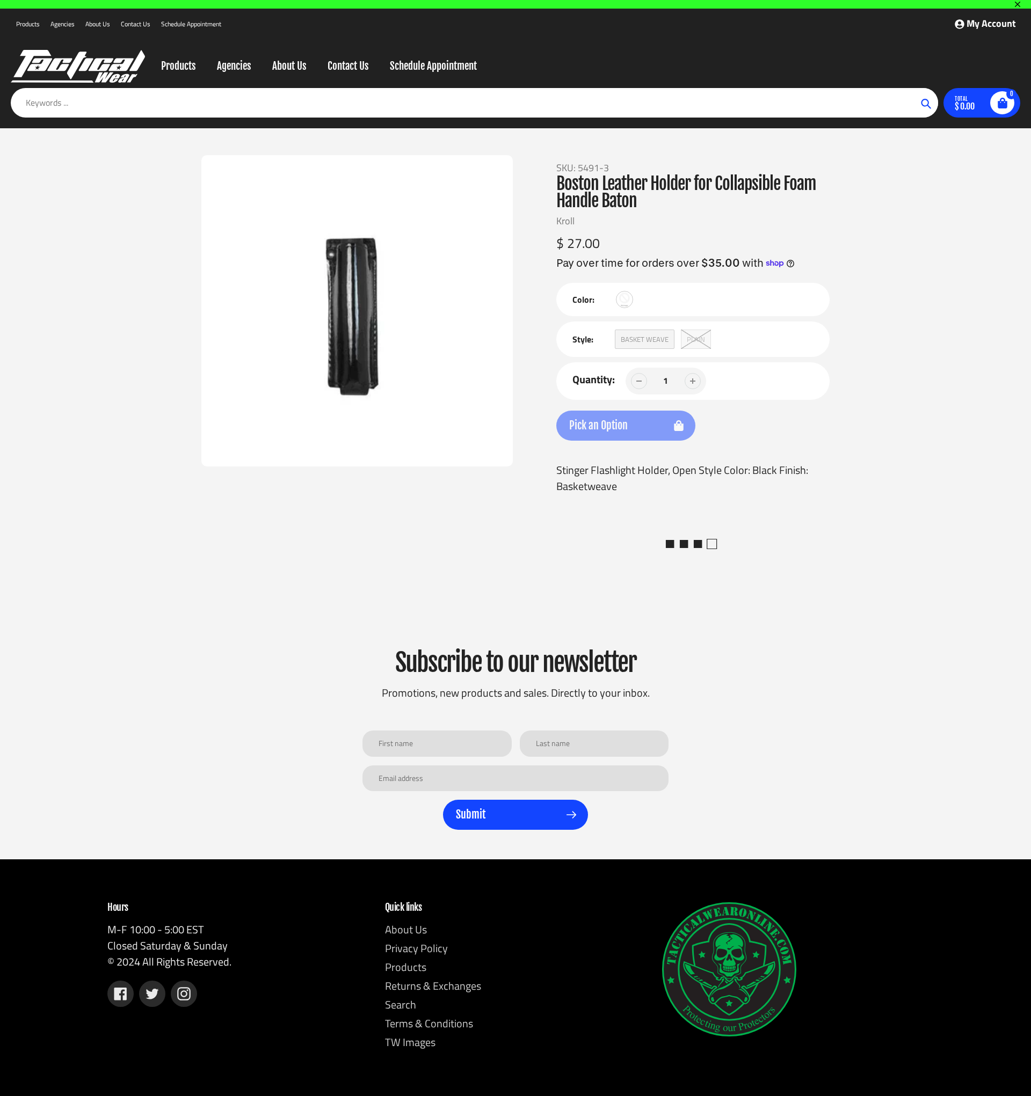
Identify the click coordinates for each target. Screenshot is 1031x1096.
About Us (97, 24)
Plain (696, 339)
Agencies (62, 24)
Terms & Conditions (429, 1023)
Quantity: (593, 379)
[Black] (624, 299)
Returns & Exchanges (433, 985)
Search (400, 1004)
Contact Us (135, 24)
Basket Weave (645, 339)
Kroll (565, 221)
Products (28, 24)
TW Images (410, 1042)
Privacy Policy (416, 948)
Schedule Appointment (191, 24)
